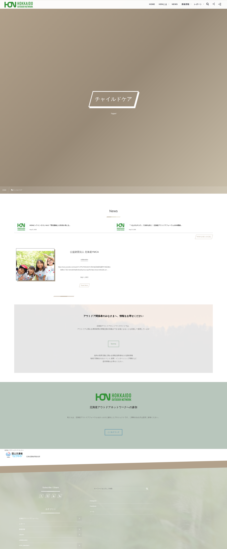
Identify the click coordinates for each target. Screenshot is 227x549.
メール (92, 511)
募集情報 (22, 529)
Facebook (93, 506)
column (21, 534)
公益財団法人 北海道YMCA (84, 252)
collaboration (23, 540)
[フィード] (60, 496)
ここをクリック (113, 432)
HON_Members (24, 545)
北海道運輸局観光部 (33, 456)
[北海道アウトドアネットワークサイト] (18, 5)
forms (113, 344)
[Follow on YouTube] (53, 496)
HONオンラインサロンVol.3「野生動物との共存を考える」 (50, 225)
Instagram (93, 501)
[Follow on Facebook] (41, 496)
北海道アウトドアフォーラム (29, 518)
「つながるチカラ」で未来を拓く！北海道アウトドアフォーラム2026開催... (155, 225)
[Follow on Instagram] (47, 496)
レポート (22, 524)
